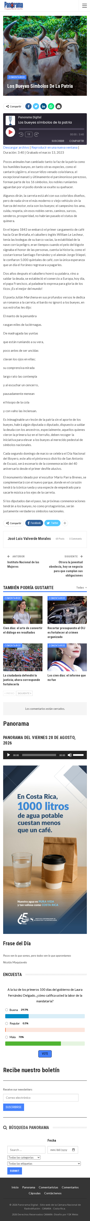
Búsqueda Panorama (28, 1127)
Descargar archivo (16, 147)
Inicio (15, 1187)
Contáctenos (53, 1193)
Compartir (76, 141)
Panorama (28, 1187)
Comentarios (17, 77)
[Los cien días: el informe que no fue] (67, 657)
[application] (45, 755)
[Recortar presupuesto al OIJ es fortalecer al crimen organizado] (67, 610)
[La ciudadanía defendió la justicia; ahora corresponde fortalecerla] (22, 657)
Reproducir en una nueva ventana (54, 147)
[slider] (79, 754)
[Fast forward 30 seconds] (36, 134)
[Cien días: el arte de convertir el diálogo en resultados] (22, 610)
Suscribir (58, 141)
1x (28, 134)
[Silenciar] (70, 755)
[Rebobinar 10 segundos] (21, 134)
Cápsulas (35, 1193)
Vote (45, 1053)
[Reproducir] (8, 755)
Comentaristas (48, 1187)
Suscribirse (14, 1107)
